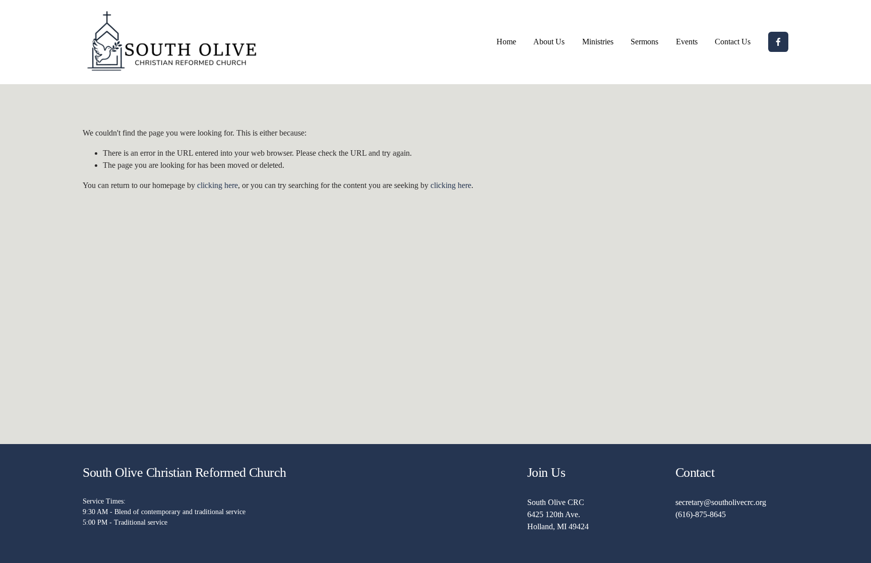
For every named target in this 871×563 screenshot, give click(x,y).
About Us (549, 41)
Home (506, 41)
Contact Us (733, 41)
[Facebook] (778, 42)
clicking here (217, 185)
